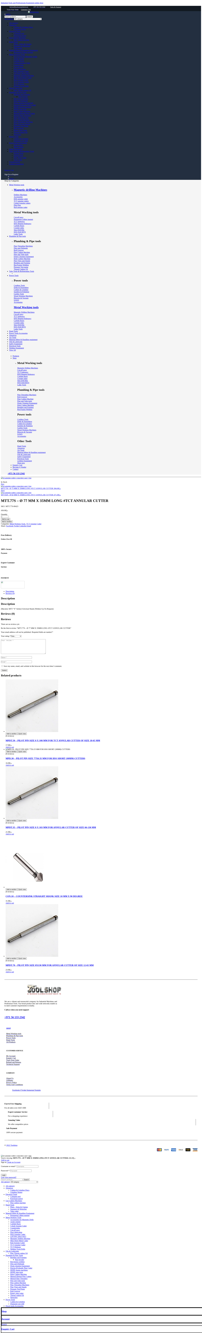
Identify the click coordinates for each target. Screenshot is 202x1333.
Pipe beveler (23, 97)
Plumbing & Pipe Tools (17, 92)
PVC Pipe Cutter (20, 158)
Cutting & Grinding (21, 139)
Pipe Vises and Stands (22, 124)
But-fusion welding (21, 99)
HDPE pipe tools (20, 109)
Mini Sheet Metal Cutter (23, 78)
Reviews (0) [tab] (8, 613)
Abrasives (12, 25)
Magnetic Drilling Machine (24, 76)
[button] (21, 463)
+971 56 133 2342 (14, 1017)
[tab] (103, 591)
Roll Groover (19, 128)
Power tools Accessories (18, 143)
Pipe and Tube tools (21, 118)
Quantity (4, 514)
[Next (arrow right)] (198, 666)
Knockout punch (20, 36)
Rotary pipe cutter (20, 130)
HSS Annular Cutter (21, 71)
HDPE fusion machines (22, 107)
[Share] (194, 2)
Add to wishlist (7, 522)
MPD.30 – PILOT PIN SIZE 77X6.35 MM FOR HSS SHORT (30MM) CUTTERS (45, 758)
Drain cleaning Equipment (23, 103)
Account (6, 1319)
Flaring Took (18, 153)
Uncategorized (14, 162)
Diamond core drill (21, 141)
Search (29, 17)
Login (3, 1175)
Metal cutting (18, 147)
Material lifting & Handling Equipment (23, 50)
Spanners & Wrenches (22, 46)
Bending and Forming (22, 95)
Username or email (8, 1166)
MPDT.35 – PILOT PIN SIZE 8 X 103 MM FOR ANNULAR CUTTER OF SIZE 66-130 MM (51, 827)
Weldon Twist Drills (21, 86)
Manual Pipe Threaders (22, 116)
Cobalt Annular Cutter (22, 63)
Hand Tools (13, 42)
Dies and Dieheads (21, 101)
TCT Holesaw (19, 84)
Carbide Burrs (19, 61)
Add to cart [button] (10, 747)
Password (5, 1171)
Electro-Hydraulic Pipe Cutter (25, 105)
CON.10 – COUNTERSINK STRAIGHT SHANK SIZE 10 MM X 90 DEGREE (44, 896)
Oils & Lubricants (15, 88)
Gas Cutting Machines (17, 38)
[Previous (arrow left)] (4, 666)
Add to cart (5, 519)
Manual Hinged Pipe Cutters (24, 113)
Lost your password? (8, 1177)
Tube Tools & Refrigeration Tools (21, 151)
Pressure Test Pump (21, 126)
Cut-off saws (18, 67)
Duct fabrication (20, 69)
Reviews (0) (10, 593)
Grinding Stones (20, 29)
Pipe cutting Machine (21, 120)
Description (10, 591)
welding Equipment (16, 164)
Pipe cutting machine (21, 40)
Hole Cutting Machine (22, 111)
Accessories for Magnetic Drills (25, 57)
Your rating (6, 636)
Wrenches (17, 135)
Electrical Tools (15, 31)
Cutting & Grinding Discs (23, 27)
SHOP (8, 1028)
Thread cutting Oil (20, 132)
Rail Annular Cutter (21, 80)
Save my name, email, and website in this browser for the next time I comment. (33, 666)
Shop (4, 1311)
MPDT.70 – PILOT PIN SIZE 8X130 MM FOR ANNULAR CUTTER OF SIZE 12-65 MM (50, 965)
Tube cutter (18, 48)
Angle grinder (19, 59)
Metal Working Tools (17, 55)
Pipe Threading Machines (23, 122)
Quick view (22, 734)
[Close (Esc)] (199, 2)
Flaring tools (18, 156)
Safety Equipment (15, 149)
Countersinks (18, 65)
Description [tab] (8, 598)
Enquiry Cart (9, 170)
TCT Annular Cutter (21, 82)
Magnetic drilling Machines (30, 189)
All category (13, 23)
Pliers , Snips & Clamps (22, 44)
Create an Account (13, 1162)
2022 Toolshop (11, 1145)
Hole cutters (18, 145)
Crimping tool (19, 33)
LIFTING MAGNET (22, 73)
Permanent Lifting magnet (23, 52)
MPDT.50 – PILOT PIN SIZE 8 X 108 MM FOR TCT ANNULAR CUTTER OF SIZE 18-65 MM (53, 740)
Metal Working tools (26, 307)
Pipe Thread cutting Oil (22, 90)
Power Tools (13, 137)
